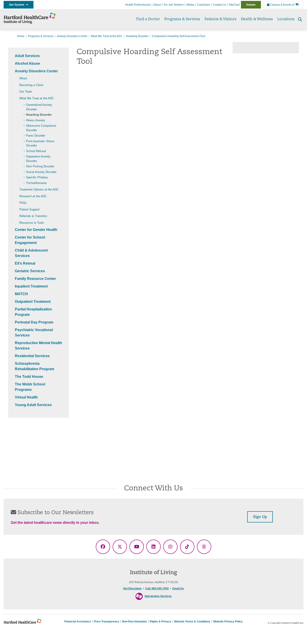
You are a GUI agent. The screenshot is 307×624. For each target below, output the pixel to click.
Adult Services (27, 56)
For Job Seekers (174, 4)
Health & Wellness (257, 19)
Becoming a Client (31, 85)
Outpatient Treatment (33, 301)
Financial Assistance (77, 621)
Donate (251, 4)
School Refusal (36, 151)
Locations (285, 19)
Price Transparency (106, 621)
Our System (17, 4)
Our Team (25, 91)
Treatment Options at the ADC (39, 189)
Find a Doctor (148, 19)
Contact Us (219, 4)
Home (20, 36)
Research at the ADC (33, 196)
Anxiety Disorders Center (72, 36)
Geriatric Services (30, 271)
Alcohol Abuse (27, 63)
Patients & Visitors (220, 19)
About (157, 4)
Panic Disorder (35, 135)
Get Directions (132, 588)
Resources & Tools (31, 222)
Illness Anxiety (35, 120)
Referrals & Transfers (33, 216)
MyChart (234, 4)
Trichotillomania (36, 183)
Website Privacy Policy (228, 621)
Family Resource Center (35, 279)
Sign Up (260, 517)
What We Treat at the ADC (106, 36)
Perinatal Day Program (34, 322)
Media (190, 4)
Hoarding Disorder (137, 36)
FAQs (23, 202)
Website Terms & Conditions (192, 621)
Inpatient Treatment (31, 286)
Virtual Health (26, 397)
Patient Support (29, 209)
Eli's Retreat (25, 263)
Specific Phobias (37, 177)
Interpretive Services (158, 596)
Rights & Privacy (160, 621)
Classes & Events (280, 4)
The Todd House (29, 376)
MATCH (21, 294)
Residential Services (32, 356)
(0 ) (295, 4)
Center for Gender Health (36, 230)
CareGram (203, 4)
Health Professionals (138, 4)
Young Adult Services (33, 405)
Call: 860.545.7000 (157, 588)
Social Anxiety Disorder (41, 172)
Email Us (178, 588)
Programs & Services (182, 19)
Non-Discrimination (134, 621)
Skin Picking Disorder (40, 166)
